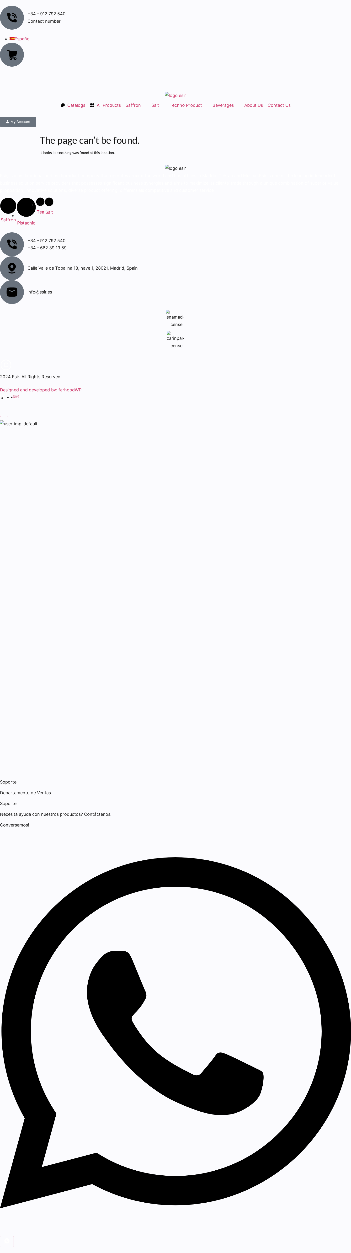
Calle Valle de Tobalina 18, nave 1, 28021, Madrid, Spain (82, 268)
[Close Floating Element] (4, 418)
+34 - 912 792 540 (46, 240)
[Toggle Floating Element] (7, 1241)
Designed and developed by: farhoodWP (40, 389)
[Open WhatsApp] (175, 1231)
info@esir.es (39, 291)
